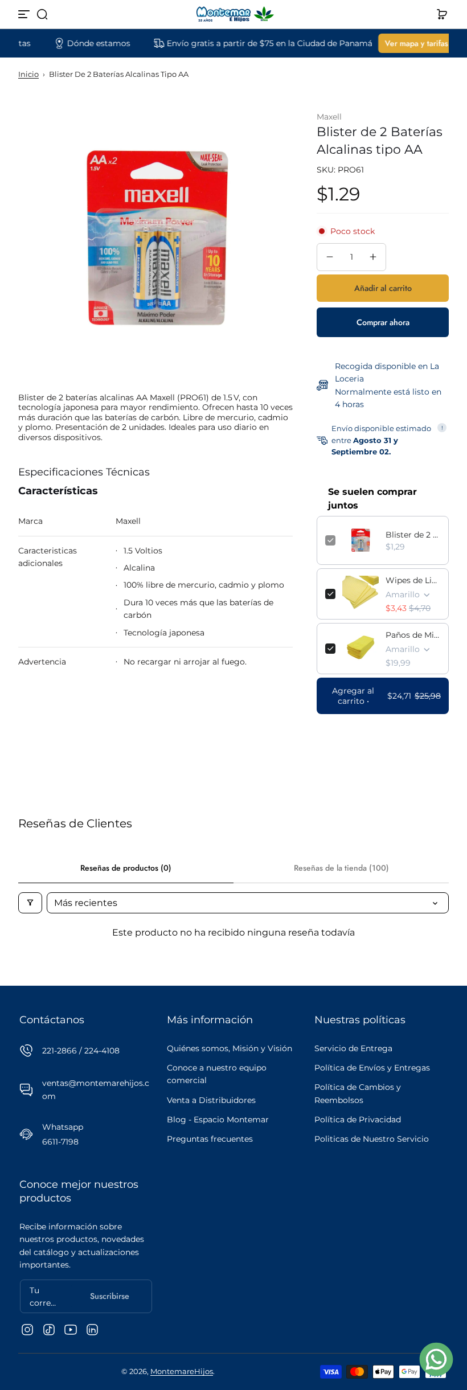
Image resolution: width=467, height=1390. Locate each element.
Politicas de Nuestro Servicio (371, 1139)
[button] (42, 14)
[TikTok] (49, 1329)
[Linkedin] (92, 1329)
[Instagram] (27, 1329)
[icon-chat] (436, 1359)
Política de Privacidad (357, 1119)
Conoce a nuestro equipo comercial (217, 1074)
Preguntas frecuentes (210, 1139)
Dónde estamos (81, 43)
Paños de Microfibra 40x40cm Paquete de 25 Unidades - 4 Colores (413, 635)
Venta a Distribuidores (211, 1100)
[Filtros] (30, 902)
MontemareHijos (181, 1371)
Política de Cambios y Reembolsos (357, 1093)
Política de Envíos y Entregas (372, 1068)
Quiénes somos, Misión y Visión (229, 1048)
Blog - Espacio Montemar (218, 1119)
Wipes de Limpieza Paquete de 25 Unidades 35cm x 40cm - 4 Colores (413, 580)
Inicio (28, 74)
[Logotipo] (233, 14)
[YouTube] (70, 1329)
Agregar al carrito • (386, 696)
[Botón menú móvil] (25, 14)
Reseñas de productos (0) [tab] (125, 868)
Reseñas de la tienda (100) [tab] (341, 868)
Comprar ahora (383, 322)
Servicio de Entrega (353, 1048)
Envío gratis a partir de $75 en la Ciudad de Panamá (252, 43)
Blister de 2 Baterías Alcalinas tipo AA (413, 535)
